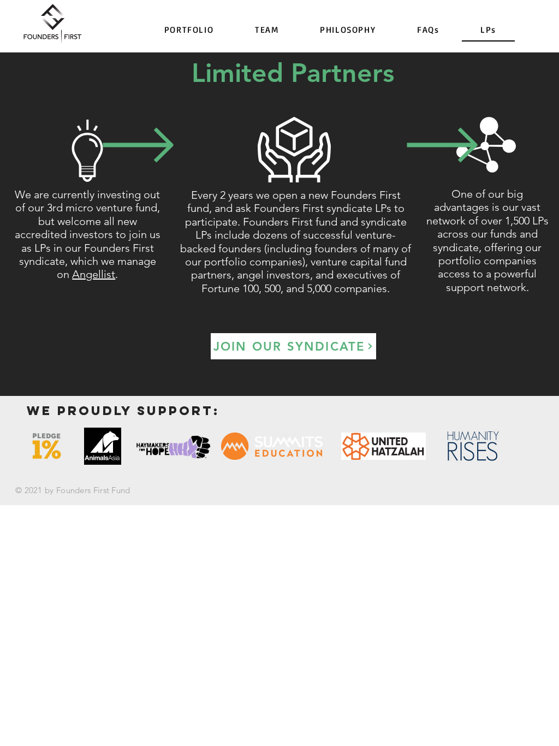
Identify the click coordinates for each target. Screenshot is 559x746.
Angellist (93, 274)
